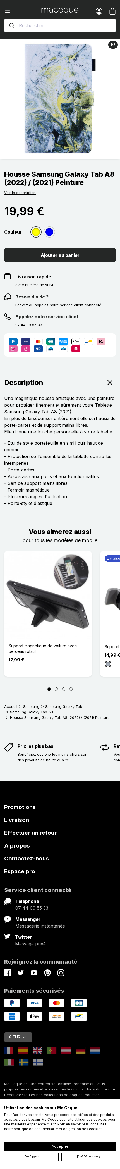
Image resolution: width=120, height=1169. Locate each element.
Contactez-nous (26, 858)
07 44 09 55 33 (31, 908)
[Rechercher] (11, 25)
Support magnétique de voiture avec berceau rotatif (43, 648)
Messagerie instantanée (40, 926)
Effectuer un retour (30, 832)
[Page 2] (56, 689)
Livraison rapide (33, 276)
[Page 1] (49, 689)
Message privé (30, 944)
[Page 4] (71, 689)
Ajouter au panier (60, 255)
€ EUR (14, 1037)
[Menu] (22, 11)
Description (23, 382)
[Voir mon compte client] (99, 11)
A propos (17, 845)
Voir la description (20, 192)
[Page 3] (63, 689)
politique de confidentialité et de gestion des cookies (58, 1129)
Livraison (16, 820)
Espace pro (19, 871)
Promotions (20, 807)
